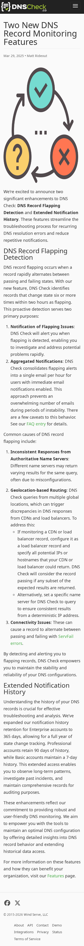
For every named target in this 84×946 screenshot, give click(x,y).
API (30, 925)
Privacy (43, 931)
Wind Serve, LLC (36, 914)
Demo (57, 925)
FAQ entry (36, 424)
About (19, 925)
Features (55, 876)
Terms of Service (27, 938)
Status (57, 931)
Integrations (24, 931)
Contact (42, 925)
